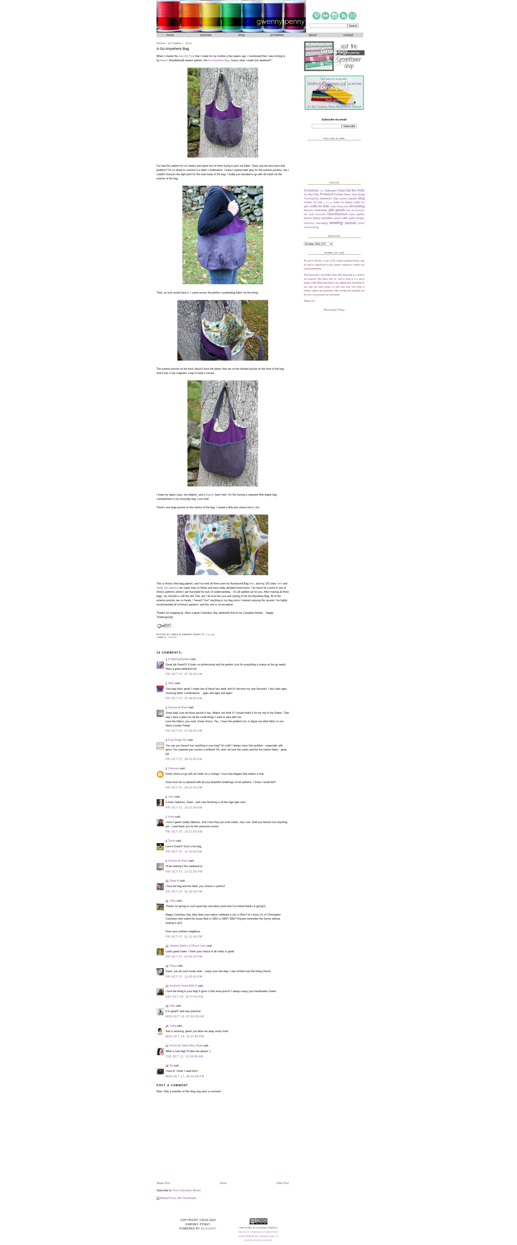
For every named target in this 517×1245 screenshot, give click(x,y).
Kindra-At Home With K (183, 985)
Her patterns (171, 587)
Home (223, 1183)
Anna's (164, 60)
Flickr (321, 191)
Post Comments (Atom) (187, 1190)
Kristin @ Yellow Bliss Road (186, 1045)
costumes (328, 202)
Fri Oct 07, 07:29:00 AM (184, 674)
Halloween (331, 190)
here (251, 583)
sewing (172, 637)
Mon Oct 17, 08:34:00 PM (185, 1076)
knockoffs (320, 214)
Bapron (210, 494)
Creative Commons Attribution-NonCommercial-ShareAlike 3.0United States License (258, 1236)
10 (167, 880)
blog (361, 198)
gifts (331, 210)
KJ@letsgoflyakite (179, 659)
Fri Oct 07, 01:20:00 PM (184, 891)
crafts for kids (319, 206)
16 (167, 1025)
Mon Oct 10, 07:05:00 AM (185, 1016)
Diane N (174, 880)
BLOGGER (208, 1228)
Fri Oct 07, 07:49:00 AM (184, 698)
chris (171, 796)
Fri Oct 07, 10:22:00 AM (184, 807)
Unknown (173, 768)
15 (167, 1005)
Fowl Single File (177, 739)
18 (167, 1065)
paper (352, 214)
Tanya (173, 965)
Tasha (171, 840)
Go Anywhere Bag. (219, 60)
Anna (171, 816)
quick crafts (341, 218)
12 (167, 945)
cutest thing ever (339, 206)
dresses (308, 210)
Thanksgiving (311, 198)
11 (167, 900)
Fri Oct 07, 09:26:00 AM (184, 787)
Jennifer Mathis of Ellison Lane (188, 945)
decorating (357, 206)
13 (167, 965)
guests (340, 210)
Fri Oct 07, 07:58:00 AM (184, 730)
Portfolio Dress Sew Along (349, 194)
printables (327, 218)
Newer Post (163, 1183)
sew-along (322, 223)
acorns (343, 198)
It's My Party (311, 194)
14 (167, 985)
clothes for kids (313, 202)
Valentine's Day (329, 198)
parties (361, 214)
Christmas (311, 190)
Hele (172, 1005)
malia (173, 1025)
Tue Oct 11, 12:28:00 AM (184, 1056)
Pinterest (326, 194)
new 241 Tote (186, 56)
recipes (360, 218)
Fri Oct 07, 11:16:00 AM (184, 851)
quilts (352, 218)
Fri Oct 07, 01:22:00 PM (184, 936)
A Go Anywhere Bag (173, 49)
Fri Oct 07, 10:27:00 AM (184, 831)
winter (361, 223)
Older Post (282, 1183)
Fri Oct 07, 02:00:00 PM (184, 956)
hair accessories (355, 210)
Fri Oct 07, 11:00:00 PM (184, 976)
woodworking (311, 227)
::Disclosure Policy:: (334, 309)
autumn (352, 198)
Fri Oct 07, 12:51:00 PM (184, 871)
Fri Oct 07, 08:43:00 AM (184, 759)
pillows (317, 218)
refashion (309, 223)
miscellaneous (337, 214)
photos (308, 218)
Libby (172, 900)
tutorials (350, 223)
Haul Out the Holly (351, 190)
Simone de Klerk (178, 707)
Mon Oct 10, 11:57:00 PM (185, 1036)
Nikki (171, 683)
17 (167, 1045)
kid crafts (309, 214)
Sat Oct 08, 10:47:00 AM (184, 996)
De (171, 1065)
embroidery (320, 210)
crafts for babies (343, 202)
